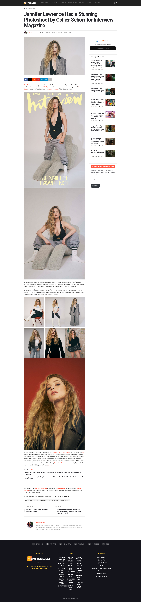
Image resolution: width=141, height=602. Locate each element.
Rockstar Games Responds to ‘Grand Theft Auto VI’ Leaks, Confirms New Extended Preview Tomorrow (97, 115)
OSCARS (79, 570)
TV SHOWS (82, 2)
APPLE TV (62, 566)
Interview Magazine (53, 89)
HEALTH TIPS (70, 568)
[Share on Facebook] (26, 79)
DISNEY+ (61, 576)
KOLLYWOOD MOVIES (71, 579)
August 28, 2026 (96, 69)
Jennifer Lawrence (29, 85)
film (83, 452)
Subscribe (95, 185)
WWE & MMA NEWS (79, 586)
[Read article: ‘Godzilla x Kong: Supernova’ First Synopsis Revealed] (110, 153)
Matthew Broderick (41, 488)
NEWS (79, 568)
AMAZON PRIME (62, 560)
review (50, 465)
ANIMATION (61, 563)
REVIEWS (79, 575)
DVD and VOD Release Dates (61, 581)
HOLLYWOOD (54, 2)
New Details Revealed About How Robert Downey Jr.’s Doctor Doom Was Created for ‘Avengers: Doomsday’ (97, 64)
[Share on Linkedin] (42, 79)
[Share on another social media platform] (50, 79)
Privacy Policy (101, 573)
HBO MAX (70, 566)
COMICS (61, 570)
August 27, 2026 (96, 83)
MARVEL (89, 2)
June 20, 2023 (41, 32)
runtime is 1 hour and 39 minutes (61, 452)
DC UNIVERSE (97, 2)
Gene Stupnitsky (59, 463)
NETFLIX (79, 566)
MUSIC (79, 563)
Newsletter (101, 571)
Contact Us (101, 560)
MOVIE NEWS (62, 2)
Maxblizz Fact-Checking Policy (101, 568)
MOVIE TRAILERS (72, 2)
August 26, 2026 (96, 106)
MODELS (65, 32)
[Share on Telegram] (46, 79)
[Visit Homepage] (30, 3)
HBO (70, 563)
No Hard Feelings (44, 87)
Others (79, 573)
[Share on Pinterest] (38, 79)
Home (25, 8)
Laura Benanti (61, 488)
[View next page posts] (56, 483)
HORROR (70, 574)
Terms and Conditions (101, 576)
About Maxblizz (101, 557)
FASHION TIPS (70, 557)
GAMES (70, 561)
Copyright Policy (102, 563)
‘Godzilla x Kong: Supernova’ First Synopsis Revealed (97, 152)
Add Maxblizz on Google (103, 48)
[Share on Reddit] (34, 79)
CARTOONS (62, 568)
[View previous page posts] (53, 483)
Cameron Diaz (31, 500)
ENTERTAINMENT (44, 2)
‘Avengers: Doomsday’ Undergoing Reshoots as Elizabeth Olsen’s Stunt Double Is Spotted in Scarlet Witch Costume (97, 78)
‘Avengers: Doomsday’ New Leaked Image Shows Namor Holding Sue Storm (97, 90)
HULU (70, 576)
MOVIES (79, 561)
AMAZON (62, 557)
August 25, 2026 (96, 145)
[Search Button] (116, 3)
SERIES (79, 577)
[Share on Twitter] (30, 79)
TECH (79, 580)
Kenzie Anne (32, 32)
